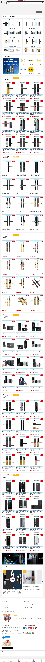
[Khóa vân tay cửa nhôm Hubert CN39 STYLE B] (22, 167)
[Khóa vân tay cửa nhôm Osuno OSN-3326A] (22, 220)
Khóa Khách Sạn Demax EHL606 (7, 432)
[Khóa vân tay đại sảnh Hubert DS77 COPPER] (36, 246)
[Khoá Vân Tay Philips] (11, 66)
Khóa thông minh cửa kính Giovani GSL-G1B (8, 512)
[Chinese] (22, 0)
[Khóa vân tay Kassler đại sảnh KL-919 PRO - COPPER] (36, 300)
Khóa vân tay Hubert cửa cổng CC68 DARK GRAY (21, 370)
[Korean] (24, 0)
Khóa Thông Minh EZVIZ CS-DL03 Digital (36, 512)
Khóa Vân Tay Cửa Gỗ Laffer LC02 (36, 150)
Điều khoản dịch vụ (27, 609)
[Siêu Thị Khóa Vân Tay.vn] (3, 2)
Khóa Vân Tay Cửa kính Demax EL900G (21, 494)
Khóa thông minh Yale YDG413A (35, 548)
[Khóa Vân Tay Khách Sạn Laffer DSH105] (36, 460)
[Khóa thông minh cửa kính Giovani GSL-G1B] (8, 504)
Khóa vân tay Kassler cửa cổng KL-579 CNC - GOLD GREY (7, 334)
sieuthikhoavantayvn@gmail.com (12, 630)
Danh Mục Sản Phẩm (9, 17)
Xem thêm (15, 78)
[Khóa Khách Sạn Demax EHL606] (8, 424)
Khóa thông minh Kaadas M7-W (7, 114)
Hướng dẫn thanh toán (28, 605)
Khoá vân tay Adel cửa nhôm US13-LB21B (8, 175)
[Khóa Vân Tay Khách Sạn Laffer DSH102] (22, 442)
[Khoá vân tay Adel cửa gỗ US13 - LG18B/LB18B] (8, 88)
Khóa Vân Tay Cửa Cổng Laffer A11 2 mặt (35, 388)
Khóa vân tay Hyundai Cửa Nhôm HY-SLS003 (8, 229)
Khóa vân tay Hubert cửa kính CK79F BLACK (7, 548)
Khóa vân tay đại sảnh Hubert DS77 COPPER (35, 254)
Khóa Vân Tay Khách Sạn (6, 396)
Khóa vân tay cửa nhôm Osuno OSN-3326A (21, 229)
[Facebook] (24, 628)
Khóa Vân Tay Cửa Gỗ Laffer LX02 (22, 114)
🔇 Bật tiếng (39, 11)
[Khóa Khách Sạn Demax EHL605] (8, 406)
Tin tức (5, 567)
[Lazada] (36, 628)
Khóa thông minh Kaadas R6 (22, 547)
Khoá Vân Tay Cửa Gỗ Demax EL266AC (36, 114)
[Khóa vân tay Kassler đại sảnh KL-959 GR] (8, 246)
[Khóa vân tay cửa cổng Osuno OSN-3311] (22, 380)
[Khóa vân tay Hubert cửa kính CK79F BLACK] (8, 540)
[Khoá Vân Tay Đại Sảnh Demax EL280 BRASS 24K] (8, 282)
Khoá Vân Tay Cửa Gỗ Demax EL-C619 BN (36, 96)
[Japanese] (26, 0)
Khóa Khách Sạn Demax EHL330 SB (21, 432)
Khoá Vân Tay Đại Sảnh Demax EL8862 (21, 254)
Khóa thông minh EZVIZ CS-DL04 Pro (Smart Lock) (8, 494)
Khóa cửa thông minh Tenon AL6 (8, 211)
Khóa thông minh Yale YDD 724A (8, 530)
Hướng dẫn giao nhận (28, 607)
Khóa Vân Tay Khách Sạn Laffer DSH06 (35, 450)
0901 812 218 (8, 631)
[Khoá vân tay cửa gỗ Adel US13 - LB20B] (22, 88)
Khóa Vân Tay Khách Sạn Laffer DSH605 (35, 414)
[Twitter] (26, 628)
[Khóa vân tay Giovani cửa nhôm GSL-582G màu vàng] (36, 202)
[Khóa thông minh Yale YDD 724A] (8, 522)
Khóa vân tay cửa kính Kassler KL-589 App (21, 530)
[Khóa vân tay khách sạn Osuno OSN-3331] (36, 424)
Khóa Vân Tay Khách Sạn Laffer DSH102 (21, 450)
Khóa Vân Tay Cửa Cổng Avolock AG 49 (7, 388)
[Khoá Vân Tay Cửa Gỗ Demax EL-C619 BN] (36, 88)
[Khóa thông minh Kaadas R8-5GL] (36, 486)
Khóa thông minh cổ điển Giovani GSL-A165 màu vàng (36, 272)
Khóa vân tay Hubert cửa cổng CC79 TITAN (35, 334)
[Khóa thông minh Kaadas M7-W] (8, 106)
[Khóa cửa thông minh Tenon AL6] (8, 202)
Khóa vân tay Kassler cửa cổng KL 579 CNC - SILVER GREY (7, 352)
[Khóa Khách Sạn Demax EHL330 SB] (22, 424)
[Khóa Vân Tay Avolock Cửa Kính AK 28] (36, 522)
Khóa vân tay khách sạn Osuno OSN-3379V (21, 414)
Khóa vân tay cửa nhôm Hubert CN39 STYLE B (21, 175)
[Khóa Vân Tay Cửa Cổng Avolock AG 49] (8, 380)
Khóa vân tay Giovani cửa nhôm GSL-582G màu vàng (36, 211)
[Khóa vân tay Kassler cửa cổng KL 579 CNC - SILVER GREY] (8, 344)
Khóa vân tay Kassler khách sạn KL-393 (8, 450)
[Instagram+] (29, 628)
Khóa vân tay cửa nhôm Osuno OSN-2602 (35, 229)
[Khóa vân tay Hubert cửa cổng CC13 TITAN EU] (22, 344)
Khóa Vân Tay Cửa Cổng (6, 316)
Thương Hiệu (7, 56)
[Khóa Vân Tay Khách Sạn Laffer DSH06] (36, 442)
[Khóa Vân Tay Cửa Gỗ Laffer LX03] (8, 142)
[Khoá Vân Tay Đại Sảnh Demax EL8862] (22, 246)
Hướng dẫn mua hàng (28, 604)
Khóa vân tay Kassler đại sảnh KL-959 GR (7, 254)
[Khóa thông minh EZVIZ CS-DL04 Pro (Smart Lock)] (8, 486)
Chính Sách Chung (6, 609)
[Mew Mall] (13, 558)
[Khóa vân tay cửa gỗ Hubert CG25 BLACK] (22, 124)
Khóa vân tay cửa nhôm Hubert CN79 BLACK (35, 175)
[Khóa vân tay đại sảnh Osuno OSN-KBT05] (22, 300)
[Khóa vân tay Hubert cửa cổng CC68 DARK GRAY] (22, 362)
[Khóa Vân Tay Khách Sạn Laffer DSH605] (36, 406)
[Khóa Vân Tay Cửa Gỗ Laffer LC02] (36, 142)
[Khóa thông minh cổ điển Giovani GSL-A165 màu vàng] (36, 264)
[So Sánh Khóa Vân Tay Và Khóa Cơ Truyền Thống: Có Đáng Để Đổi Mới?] (12, 579)
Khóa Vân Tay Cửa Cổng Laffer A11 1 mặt (35, 352)
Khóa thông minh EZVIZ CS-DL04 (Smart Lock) (22, 512)
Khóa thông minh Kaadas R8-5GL (35, 494)
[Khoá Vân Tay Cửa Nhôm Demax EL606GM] (36, 184)
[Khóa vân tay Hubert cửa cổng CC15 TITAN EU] (22, 326)
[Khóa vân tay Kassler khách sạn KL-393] (8, 442)
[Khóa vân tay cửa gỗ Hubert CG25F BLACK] (36, 124)
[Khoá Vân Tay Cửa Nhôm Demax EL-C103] (8, 184)
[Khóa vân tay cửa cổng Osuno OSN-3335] (36, 362)
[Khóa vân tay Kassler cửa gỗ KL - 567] (8, 124)
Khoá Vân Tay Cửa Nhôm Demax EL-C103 (7, 193)
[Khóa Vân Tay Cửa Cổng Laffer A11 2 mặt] (36, 380)
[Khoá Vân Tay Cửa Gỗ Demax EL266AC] (36, 106)
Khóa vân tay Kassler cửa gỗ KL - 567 (8, 132)
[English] (21, 0)
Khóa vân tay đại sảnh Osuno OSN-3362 (21, 272)
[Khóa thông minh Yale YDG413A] (36, 540)
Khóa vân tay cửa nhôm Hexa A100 (21, 211)
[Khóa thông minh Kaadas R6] (22, 540)
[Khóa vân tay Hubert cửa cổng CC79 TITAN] (36, 326)
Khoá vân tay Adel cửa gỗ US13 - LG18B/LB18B (7, 96)
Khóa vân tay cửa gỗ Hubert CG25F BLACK (36, 132)
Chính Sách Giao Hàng (7, 605)
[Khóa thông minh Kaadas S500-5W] (22, 142)
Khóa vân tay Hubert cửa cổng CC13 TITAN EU (21, 352)
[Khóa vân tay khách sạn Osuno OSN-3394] (22, 460)
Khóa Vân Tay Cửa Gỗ (6, 78)
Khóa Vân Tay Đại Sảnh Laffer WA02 (35, 290)
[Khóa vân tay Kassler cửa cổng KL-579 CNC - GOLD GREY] (8, 326)
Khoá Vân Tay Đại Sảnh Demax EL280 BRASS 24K (7, 290)
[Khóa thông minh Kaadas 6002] (8, 264)
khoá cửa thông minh (29, 588)
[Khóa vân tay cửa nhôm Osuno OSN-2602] (36, 220)
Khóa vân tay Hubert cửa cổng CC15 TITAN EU (21, 334)
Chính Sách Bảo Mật (6, 604)
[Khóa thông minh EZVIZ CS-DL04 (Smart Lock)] (22, 504)
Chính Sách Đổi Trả (6, 607)
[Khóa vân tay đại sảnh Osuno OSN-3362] (22, 264)
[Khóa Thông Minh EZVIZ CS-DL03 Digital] (36, 504)
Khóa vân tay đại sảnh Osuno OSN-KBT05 (21, 308)
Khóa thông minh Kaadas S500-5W (21, 150)
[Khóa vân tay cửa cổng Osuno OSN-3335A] (8, 362)
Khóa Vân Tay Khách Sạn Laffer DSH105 (35, 468)
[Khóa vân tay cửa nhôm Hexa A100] (22, 202)
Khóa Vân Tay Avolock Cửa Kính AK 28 (36, 530)
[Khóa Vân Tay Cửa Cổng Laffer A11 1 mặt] (36, 344)
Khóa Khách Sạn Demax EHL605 (7, 414)
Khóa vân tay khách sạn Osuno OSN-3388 (7, 468)
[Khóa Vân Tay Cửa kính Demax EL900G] (22, 486)
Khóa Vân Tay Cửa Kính (6, 476)
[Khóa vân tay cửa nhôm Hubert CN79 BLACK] (36, 167)
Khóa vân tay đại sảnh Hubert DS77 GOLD (7, 308)
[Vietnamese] (19, 0)
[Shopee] (33, 628)
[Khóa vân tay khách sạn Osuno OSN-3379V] (22, 406)
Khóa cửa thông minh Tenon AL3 (22, 193)
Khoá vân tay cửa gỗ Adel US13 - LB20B (21, 96)
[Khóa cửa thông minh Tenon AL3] (22, 184)
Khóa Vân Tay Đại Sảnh (6, 236)
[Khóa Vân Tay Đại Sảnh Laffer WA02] (36, 282)
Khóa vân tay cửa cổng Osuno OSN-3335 (35, 370)
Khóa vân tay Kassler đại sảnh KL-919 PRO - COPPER (36, 308)
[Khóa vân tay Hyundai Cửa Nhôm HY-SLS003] (8, 220)
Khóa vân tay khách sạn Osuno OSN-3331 (35, 432)
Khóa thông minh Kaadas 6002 (7, 272)
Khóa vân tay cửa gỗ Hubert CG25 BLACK (22, 132)
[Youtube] (31, 628)
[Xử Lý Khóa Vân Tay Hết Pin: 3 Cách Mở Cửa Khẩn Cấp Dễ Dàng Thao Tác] (32, 577)
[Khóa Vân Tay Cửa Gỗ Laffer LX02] (22, 106)
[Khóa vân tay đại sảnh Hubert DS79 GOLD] (22, 282)
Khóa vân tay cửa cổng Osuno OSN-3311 (21, 388)
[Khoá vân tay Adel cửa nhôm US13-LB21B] (8, 167)
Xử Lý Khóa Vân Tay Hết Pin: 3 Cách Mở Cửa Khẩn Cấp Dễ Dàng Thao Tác (32, 584)
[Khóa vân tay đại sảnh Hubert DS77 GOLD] (8, 300)
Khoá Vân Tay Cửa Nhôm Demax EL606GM (35, 193)
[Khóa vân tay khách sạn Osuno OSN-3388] (8, 460)
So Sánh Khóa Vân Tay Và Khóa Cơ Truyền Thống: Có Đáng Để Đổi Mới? (12, 589)
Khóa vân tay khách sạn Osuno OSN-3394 (21, 468)
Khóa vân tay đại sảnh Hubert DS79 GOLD (21, 290)
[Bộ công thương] (6, 637)
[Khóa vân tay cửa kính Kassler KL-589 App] (22, 522)
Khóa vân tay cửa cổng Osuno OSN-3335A (7, 370)
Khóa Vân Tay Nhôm (6, 157)
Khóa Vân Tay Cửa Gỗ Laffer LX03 (8, 150)
